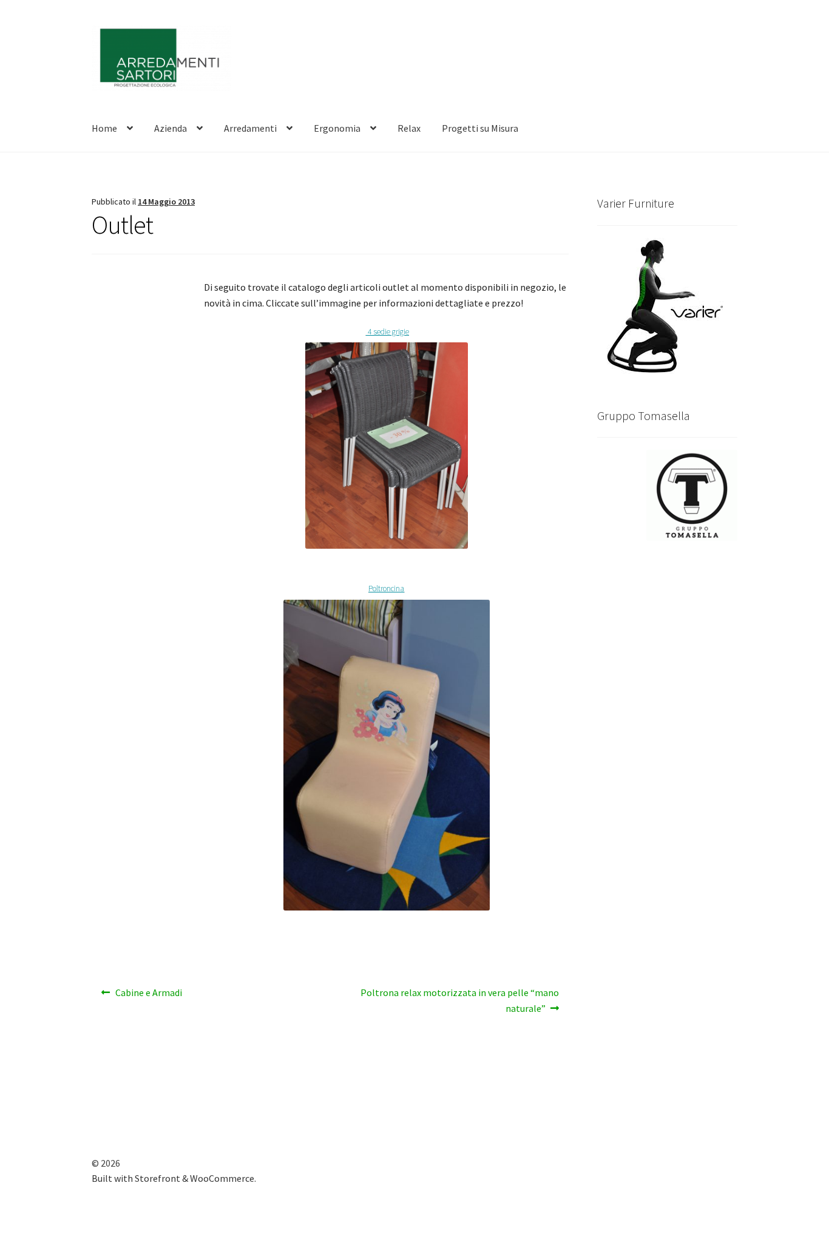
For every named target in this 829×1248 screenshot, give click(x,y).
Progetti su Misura (480, 128)
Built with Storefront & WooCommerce (173, 1178)
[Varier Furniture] (667, 306)
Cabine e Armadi (148, 996)
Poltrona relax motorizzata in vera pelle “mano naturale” (459, 1000)
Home (104, 128)
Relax (409, 128)
